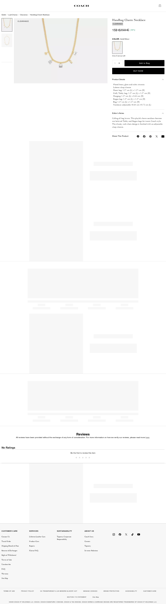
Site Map (5, 578)
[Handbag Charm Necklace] (61, 50)
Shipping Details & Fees (10, 546)
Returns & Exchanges (9, 551)
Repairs (32, 546)
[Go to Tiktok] (132, 534)
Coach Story (89, 537)
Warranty (5, 574)
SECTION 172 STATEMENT (76, 597)
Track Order (6, 541)
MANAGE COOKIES (90, 591)
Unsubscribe (6, 564)
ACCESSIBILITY (131, 591)
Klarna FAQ (33, 551)
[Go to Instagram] (113, 534)
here (147, 437)
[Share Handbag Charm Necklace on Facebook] (143, 136)
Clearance (24, 15)
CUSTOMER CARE (10, 531)
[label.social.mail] (161, 136)
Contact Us (6, 537)
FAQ (3, 569)
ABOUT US (89, 531)
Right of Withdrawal (9, 555)
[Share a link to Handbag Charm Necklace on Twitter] (155, 136)
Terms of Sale (7, 560)
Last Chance (13, 15)
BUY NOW (138, 71)
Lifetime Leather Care (37, 537)
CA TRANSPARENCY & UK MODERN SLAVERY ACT (58, 591)
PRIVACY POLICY (27, 591)
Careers (87, 541)
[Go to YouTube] (138, 534)
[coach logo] (81, 6)
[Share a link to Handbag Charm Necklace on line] (136, 136)
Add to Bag (144, 63)
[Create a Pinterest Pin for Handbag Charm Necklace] (149, 136)
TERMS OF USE (9, 591)
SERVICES (33, 531)
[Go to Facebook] (120, 534)
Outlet (4, 15)
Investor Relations (91, 551)
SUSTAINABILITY (64, 531)
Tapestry (88, 546)
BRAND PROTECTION (111, 591)
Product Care (34, 541)
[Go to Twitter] (126, 534)
